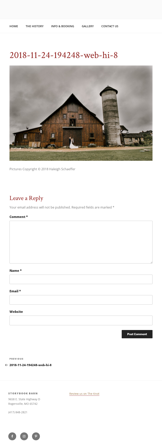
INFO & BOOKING (62, 26)
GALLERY (88, 26)
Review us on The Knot (84, 394)
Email (15, 291)
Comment (18, 217)
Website (16, 311)
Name (15, 270)
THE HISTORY (34, 26)
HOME (13, 26)
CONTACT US (109, 26)
